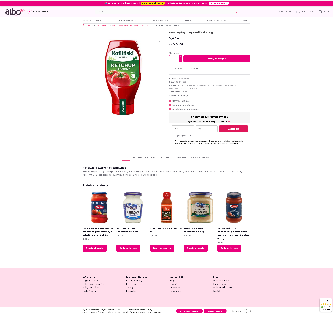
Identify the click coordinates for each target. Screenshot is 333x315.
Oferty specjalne (216, 20)
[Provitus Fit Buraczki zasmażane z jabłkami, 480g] (243, 207)
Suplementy (159, 20)
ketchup (185, 91)
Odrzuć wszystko (215, 311)
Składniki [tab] (181, 158)
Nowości (174, 284)
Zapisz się (233, 128)
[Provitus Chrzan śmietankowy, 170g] (108, 207)
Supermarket (126, 20)
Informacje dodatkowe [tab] (144, 158)
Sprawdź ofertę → (219, 3)
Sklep (188, 20)
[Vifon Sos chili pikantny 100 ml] (142, 207)
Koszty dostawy (134, 280)
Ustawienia (236, 311)
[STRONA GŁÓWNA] (84, 25)
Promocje (175, 287)
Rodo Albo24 (89, 291)
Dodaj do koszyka (217, 58)
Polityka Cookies (91, 287)
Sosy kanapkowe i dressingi (197, 85)
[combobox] (164, 11)
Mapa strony (219, 284)
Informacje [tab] (166, 158)
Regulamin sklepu (92, 280)
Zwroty (129, 287)
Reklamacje (132, 284)
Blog (245, 20)
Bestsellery (175, 291)
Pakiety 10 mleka (222, 280)
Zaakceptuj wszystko (189, 311)
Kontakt (217, 291)
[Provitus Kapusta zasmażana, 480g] (176, 207)
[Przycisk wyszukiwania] (235, 11)
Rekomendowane (222, 287)
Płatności (131, 291)
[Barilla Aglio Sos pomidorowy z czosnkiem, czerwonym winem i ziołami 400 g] (209, 207)
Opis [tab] (126, 158)
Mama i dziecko (91, 20)
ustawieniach (159, 312)
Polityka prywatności (182, 136)
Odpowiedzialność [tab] (200, 158)
